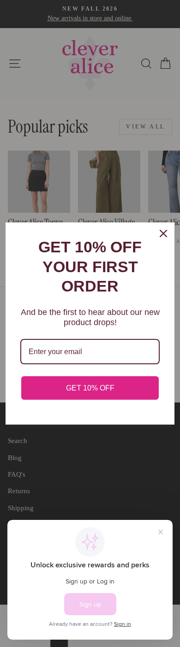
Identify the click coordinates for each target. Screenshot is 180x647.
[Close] (163, 233)
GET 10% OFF (90, 388)
